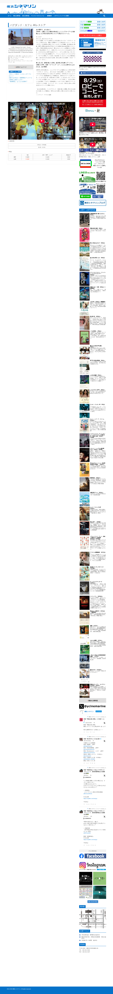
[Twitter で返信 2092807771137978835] (84, 845)
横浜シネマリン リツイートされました (97, 716)
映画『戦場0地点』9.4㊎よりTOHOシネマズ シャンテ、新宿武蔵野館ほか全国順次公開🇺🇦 (94, 771)
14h (91, 816)
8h (90, 775)
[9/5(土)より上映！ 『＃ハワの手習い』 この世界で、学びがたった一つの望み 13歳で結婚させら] (99, 878)
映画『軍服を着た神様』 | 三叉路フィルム (94, 719)
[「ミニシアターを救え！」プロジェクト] (85, 163)
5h (94, 722)
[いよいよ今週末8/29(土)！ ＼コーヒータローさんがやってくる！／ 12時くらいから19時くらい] (85, 878)
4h (93, 740)
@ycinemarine (87, 756)
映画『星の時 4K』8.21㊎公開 (91, 739)
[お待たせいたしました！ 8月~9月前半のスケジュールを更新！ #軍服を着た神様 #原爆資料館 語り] (85, 892)
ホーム (9, 15)
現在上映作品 (16, 15)
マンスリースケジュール (37, 15)
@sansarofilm (89, 722)
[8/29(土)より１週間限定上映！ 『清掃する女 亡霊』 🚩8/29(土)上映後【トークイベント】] (99, 892)
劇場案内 (49, 15)
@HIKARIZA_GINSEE (89, 759)
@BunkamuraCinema (89, 752)
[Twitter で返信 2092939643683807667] (84, 732)
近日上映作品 (25, 15)
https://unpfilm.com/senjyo (90, 798)
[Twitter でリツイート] (87, 716)
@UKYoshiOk (87, 833)
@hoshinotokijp (87, 740)
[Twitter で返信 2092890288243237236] (84, 804)
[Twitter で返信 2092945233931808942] (84, 763)
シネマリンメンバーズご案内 (61, 15)
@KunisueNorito (88, 793)
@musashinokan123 (89, 749)
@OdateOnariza (88, 746)
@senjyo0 (86, 775)
